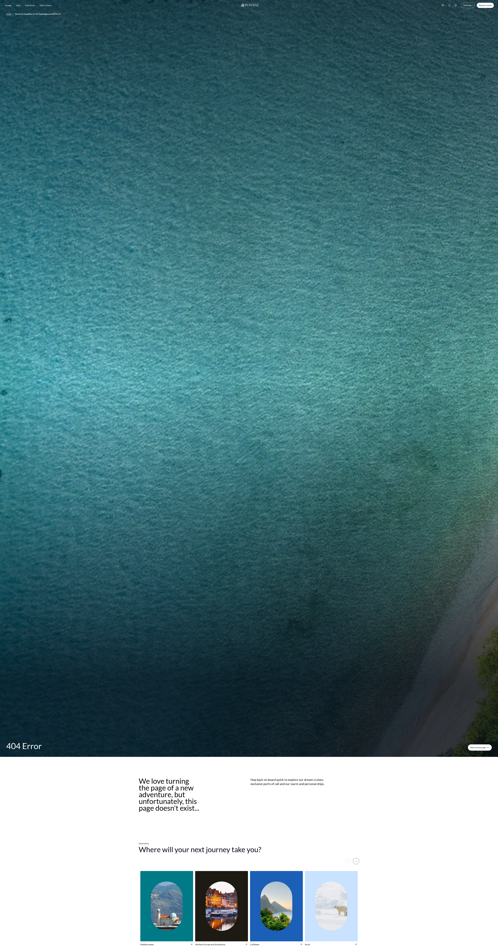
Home (8, 14)
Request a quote (485, 5)
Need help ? (467, 5)
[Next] (356, 861)
